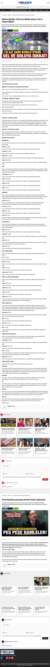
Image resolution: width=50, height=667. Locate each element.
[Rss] (12, 658)
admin (13, 406)
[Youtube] (10, 658)
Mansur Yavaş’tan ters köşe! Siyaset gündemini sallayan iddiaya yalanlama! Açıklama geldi (19, 10)
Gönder (16, 30)
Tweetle (10, 30)
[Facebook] (2, 658)
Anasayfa (4, 495)
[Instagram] (7, 658)
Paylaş (5, 30)
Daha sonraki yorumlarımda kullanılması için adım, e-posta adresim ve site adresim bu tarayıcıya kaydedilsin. (22, 635)
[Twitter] (4, 658)
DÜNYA (9, 495)
